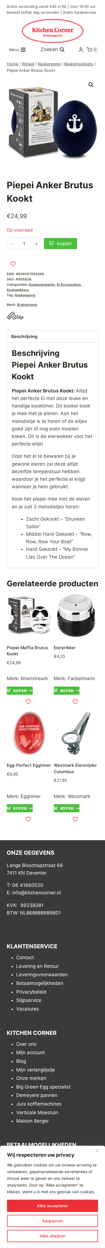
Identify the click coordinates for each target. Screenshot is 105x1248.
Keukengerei (25, 295)
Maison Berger (32, 1121)
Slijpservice (28, 1000)
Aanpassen (52, 1220)
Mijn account (30, 1052)
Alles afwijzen (52, 1235)
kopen (64, 243)
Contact (25, 957)
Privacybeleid (31, 992)
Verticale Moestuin (37, 1112)
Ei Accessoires (69, 284)
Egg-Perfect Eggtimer (29, 765)
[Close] (99, 1150)
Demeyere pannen (36, 1095)
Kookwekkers (18, 290)
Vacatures (27, 1009)
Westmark (79, 796)
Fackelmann (81, 678)
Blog (21, 1061)
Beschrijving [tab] (24, 336)
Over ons (26, 1044)
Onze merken (31, 1078)
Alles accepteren (52, 1205)
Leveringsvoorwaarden (42, 974)
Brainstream (27, 305)
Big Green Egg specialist (43, 1087)
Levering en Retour (37, 966)
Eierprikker (65, 647)
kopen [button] (20, 690)
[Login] (81, 49)
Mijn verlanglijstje (35, 1070)
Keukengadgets (42, 284)
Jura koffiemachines (39, 1104)
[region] (52, 1197)
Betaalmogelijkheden (39, 983)
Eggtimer (31, 796)
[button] (91, 85)
